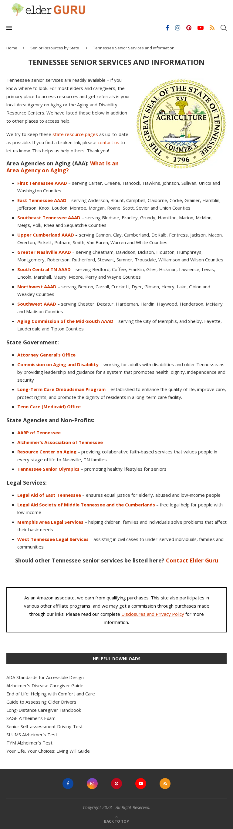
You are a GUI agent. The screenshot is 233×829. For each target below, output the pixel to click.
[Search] (224, 28)
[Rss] (212, 28)
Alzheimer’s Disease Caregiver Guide (44, 685)
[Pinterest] (188, 28)
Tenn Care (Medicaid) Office (49, 406)
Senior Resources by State (54, 48)
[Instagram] (177, 28)
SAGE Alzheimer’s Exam (31, 718)
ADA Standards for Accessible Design (45, 677)
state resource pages (75, 134)
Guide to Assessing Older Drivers (41, 702)
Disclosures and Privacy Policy (152, 614)
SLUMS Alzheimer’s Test (31, 734)
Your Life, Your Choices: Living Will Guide (48, 751)
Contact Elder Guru (192, 560)
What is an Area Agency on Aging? (62, 167)
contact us (108, 142)
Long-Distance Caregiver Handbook (43, 710)
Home (11, 48)
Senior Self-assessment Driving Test (44, 726)
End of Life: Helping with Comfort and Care (50, 694)
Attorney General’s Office (46, 355)
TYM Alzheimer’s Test (29, 743)
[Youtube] (201, 28)
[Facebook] (167, 28)
